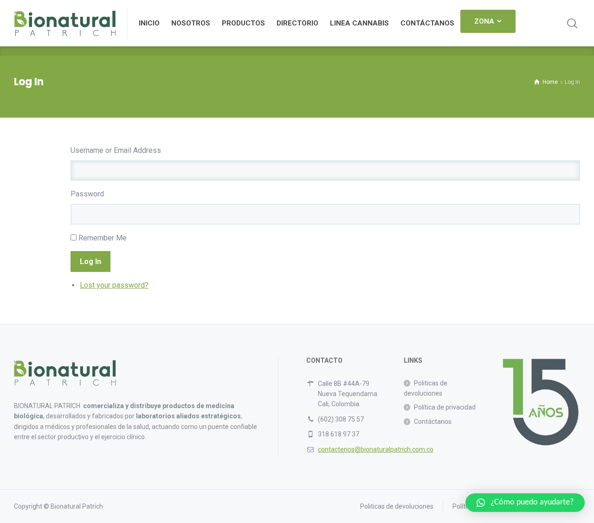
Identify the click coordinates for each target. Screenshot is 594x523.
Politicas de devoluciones (425, 388)
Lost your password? (114, 285)
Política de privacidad (445, 407)
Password (87, 193)
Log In (90, 261)
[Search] (572, 23)
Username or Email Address (116, 150)
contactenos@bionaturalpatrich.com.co (375, 449)
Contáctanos (433, 421)
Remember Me (102, 237)
